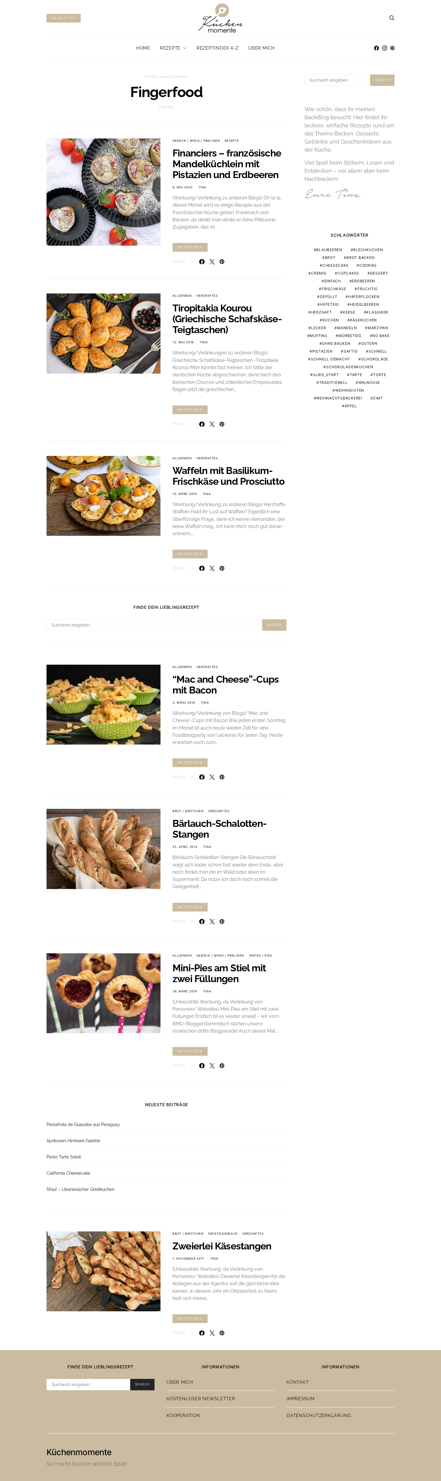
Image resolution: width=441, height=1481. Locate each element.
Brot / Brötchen (187, 811)
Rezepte (170, 48)
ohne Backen (336, 343)
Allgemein (182, 295)
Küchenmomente (79, 1452)
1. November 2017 (188, 1258)
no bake (380, 335)
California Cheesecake (68, 1173)
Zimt (378, 398)
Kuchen (330, 320)
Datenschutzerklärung (318, 1415)
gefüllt (328, 296)
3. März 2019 (183, 702)
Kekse (349, 312)
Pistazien (322, 351)
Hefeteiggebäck (223, 1233)
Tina (202, 187)
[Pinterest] (392, 48)
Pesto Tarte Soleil (63, 1157)
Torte (379, 374)
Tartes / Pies (260, 955)
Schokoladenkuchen (349, 367)
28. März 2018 (184, 991)
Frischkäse (334, 289)
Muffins (318, 335)
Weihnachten (349, 390)
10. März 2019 (184, 494)
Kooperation (183, 1415)
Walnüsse (369, 382)
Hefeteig (329, 304)
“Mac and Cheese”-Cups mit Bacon (225, 685)
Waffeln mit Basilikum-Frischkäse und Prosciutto (228, 476)
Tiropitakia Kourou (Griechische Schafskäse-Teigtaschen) (227, 318)
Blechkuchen (368, 249)
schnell (378, 351)
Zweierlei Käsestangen (221, 1246)
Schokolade (375, 359)
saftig (351, 351)
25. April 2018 (184, 846)
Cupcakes (348, 273)
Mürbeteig (350, 335)
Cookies (368, 265)
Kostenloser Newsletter (200, 1398)
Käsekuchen (363, 320)
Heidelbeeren (364, 304)
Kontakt (297, 1382)
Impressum (300, 1398)
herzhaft (321, 312)
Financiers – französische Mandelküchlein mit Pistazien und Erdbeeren (226, 163)
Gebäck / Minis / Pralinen (196, 140)
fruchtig (367, 289)
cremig (319, 273)
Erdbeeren (363, 281)
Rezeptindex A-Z (217, 48)
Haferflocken (364, 296)
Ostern (369, 343)
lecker (318, 328)
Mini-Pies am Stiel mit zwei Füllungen (219, 973)
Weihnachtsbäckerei (339, 398)
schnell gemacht (330, 359)
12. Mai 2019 (183, 342)
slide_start (326, 374)
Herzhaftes (207, 295)
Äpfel (351, 406)
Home (143, 48)
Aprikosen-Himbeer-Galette (73, 1140)
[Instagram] (384, 48)
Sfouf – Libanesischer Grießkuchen (80, 1189)
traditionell (333, 382)
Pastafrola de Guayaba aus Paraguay (83, 1124)
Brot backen (360, 257)
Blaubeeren (329, 249)
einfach (332, 281)
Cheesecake (335, 265)
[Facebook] (376, 48)
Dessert (379, 273)
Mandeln (347, 328)
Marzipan (378, 328)
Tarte (356, 374)
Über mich (261, 48)
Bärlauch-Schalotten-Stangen (219, 829)
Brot (330, 257)
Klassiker (377, 312)
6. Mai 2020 (182, 187)
